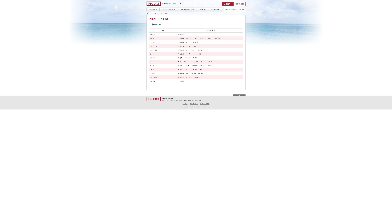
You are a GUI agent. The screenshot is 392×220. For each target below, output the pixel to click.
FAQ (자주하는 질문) (187, 9)
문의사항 (203, 9)
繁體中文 (234, 9)
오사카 (196, 62)
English (227, 9)
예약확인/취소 (215, 9)
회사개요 (185, 104)
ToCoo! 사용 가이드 (168, 9)
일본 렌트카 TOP (151, 13)
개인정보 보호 (194, 104)
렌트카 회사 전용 (204, 104)
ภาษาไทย (241, 9)
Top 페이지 (153, 9)
